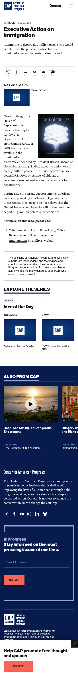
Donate (56, 6)
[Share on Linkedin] (25, 72)
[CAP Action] (16, 619)
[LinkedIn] (37, 514)
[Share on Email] (43, 72)
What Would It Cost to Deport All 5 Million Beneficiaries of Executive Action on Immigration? (37, 235)
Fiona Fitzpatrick (12, 447)
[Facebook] (14, 514)
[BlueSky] (45, 514)
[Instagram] (29, 514)
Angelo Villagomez (31, 447)
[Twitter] (6, 514)
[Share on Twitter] (7, 72)
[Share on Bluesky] (34, 72)
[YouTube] (22, 514)
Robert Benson (69, 447)
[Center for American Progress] (8, 6)
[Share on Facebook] (16, 72)
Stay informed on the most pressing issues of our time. (31, 544)
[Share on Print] (52, 72)
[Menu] (71, 6)
